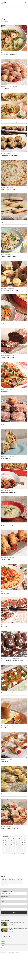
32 (16, 842)
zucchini (3, 884)
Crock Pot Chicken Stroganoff (8, 256)
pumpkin (19, 881)
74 (9, 853)
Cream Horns (4, 761)
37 (5, 844)
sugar (13, 881)
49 (14, 846)
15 (19, 838)
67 (14, 851)
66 (11, 851)
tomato (3, 881)
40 (14, 844)
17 (24, 838)
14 (16, 838)
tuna (7, 884)
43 (22, 844)
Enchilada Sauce (5, 727)
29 (8, 842)
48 (11, 846)
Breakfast (3, 941)
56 (8, 849)
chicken (17, 879)
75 (12, 853)
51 (19, 846)
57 (11, 849)
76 (14, 853)
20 (8, 840)
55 (5, 849)
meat (6, 881)
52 (22, 846)
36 (3, 844)
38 (8, 844)
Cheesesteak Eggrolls (6, 559)
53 (24, 846)
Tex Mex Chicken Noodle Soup (9, 122)
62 (24, 849)
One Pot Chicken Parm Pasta (8, 324)
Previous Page (5, 836)
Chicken (2, 945)
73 (6, 853)
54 (3, 849)
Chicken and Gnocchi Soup (8, 525)
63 (3, 851)
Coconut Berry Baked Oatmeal (9, 492)
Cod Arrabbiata (5, 593)
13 (13, 838)
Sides (2, 947)
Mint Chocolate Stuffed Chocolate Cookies (12, 660)
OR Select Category (4, 896)
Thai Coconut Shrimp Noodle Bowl (10, 54)
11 (8, 838)
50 (16, 846)
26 (24, 840)
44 (24, 844)
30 (11, 842)
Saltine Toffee (4, 626)
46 (5, 846)
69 (19, 851)
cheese (13, 879)
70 (22, 851)
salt (9, 881)
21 (11, 840)
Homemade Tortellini (6, 795)
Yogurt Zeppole (5, 88)
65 (8, 851)
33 (19, 842)
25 (22, 840)
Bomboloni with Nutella (7, 425)
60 (19, 849)
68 (16, 851)
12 (11, 838)
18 (3, 840)
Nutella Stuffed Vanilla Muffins (9, 290)
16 (21, 838)
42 (19, 844)
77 (17, 853)
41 (16, 844)
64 (5, 851)
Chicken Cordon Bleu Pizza (8, 189)
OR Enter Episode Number (6, 906)
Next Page (22, 853)
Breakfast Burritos (6, 458)
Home (2, 21)
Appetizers (3, 943)
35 (24, 842)
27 (3, 842)
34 (22, 842)
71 (24, 851)
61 (22, 849)
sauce (6, 879)
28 (5, 842)
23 (16, 840)
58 (14, 849)
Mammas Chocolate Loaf (7, 357)
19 (5, 840)
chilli (10, 879)
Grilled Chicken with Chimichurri (16, 922)
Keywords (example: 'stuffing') (6, 891)
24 (19, 840)
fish (21, 879)
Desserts (3, 939)
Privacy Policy (16, 952)
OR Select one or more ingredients (7, 901)
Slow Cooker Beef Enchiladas (8, 694)
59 (16, 849)
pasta (3, 879)
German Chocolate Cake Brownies (9, 155)
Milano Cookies (5, 223)
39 (11, 844)
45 (3, 846)
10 (5, 838)
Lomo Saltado (4, 391)
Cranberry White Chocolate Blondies (10, 828)
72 (3, 853)
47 (8, 846)
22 (14, 840)
